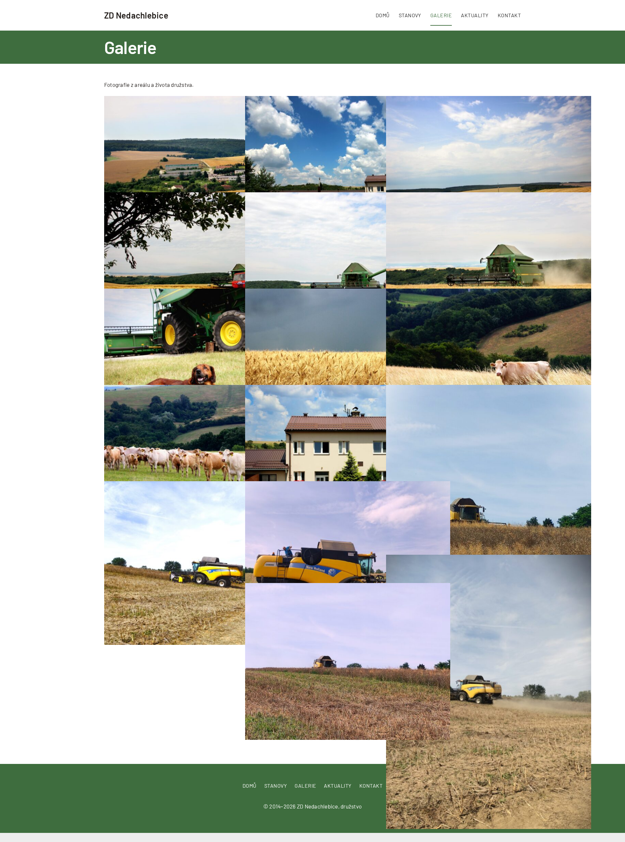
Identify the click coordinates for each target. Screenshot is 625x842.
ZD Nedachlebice (136, 15)
